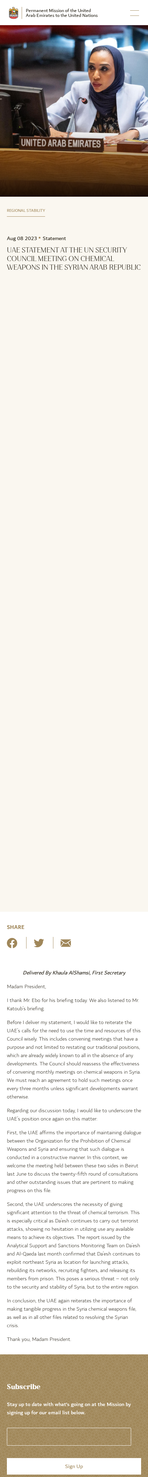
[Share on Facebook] (12, 945)
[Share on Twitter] (39, 945)
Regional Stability (26, 210)
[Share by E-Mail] (66, 945)
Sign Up (74, 1466)
